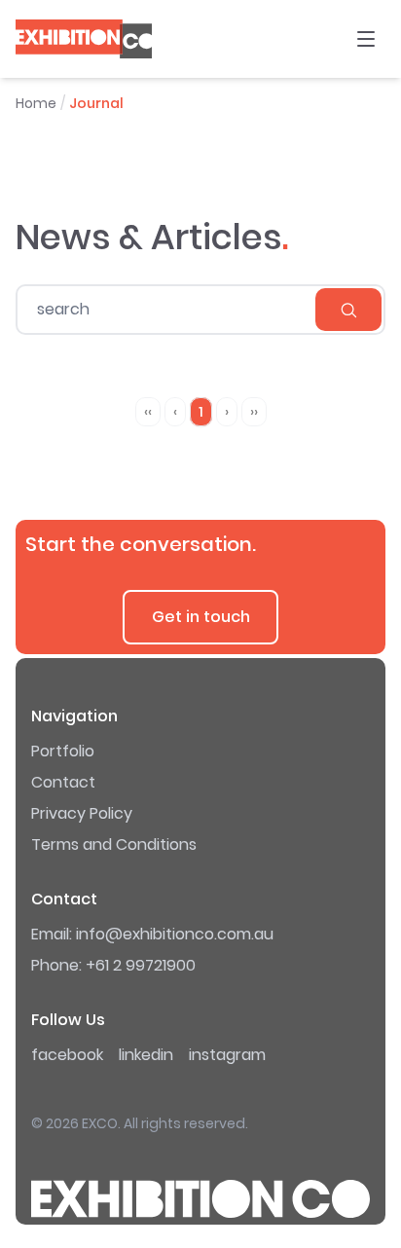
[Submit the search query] (348, 309)
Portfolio (62, 751)
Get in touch (201, 617)
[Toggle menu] (365, 38)
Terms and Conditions (114, 844)
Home (36, 103)
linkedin (146, 1055)
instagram (227, 1055)
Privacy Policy (81, 813)
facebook (67, 1055)
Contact (63, 782)
